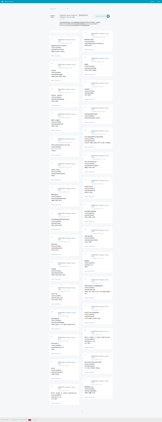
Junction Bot (15, 419)
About (158, 1)
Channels (152, 1)
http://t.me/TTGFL (56, 148)
